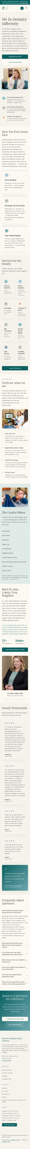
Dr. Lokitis (5, 1091)
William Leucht (15, 1140)
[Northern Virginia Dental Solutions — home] (5, 8)
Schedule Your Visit (15, 56)
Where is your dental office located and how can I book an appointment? (15, 983)
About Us (4, 1088)
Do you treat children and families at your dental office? (15, 968)
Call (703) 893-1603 (15, 62)
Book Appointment (9, 1124)
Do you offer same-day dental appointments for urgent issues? (15, 953)
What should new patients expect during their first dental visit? (15, 911)
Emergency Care (6, 1079)
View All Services (15, 368)
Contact (4, 1097)
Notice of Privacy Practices (9, 1100)
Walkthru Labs (6, 1141)
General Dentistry (7, 1070)
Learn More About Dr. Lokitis (15, 649)
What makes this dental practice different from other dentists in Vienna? (15, 945)
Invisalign (4, 1076)
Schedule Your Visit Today (15, 1019)
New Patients (6, 1094)
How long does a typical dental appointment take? (15, 976)
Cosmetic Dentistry (7, 1073)
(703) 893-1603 (23, 3)
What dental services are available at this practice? (15, 961)
